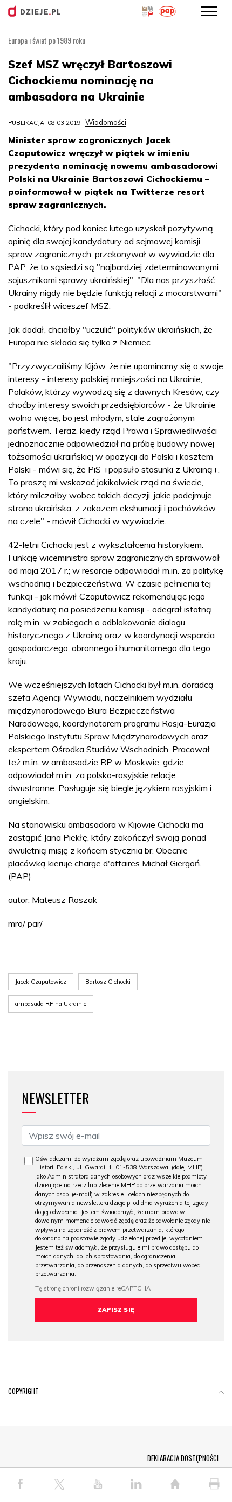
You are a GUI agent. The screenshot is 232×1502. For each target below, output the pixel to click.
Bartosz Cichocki (108, 981)
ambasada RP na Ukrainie (50, 1003)
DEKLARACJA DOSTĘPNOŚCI (183, 1457)
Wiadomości (105, 122)
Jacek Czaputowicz (40, 981)
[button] (221, 1393)
